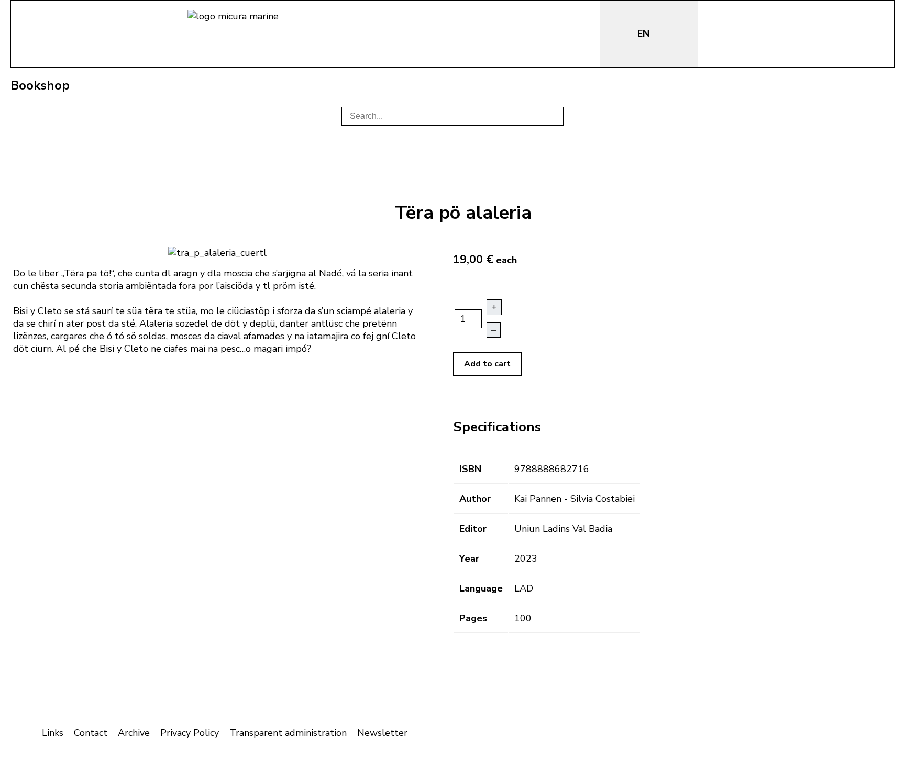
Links (52, 733)
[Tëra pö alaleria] (217, 252)
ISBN (470, 469)
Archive (134, 733)
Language (481, 588)
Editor (473, 528)
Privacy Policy (189, 733)
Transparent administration (288, 733)
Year (469, 558)
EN (644, 33)
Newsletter (382, 733)
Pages (473, 618)
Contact (90, 733)
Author (475, 499)
